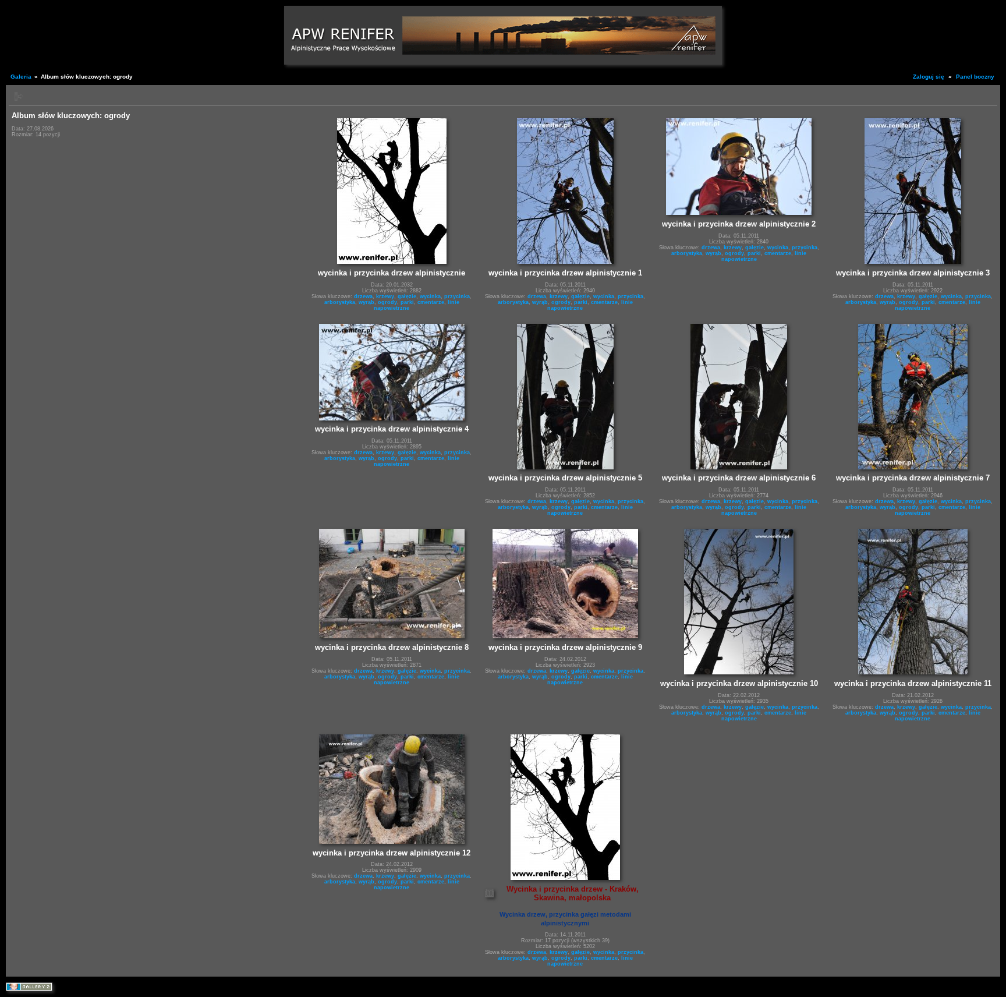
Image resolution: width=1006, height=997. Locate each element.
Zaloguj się (928, 76)
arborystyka (339, 302)
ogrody (387, 302)
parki (407, 302)
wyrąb (366, 302)
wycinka (430, 296)
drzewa (363, 296)
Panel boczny (975, 76)
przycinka (457, 296)
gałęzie (407, 296)
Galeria (20, 76)
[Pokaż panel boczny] (19, 96)
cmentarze (430, 302)
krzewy (385, 296)
